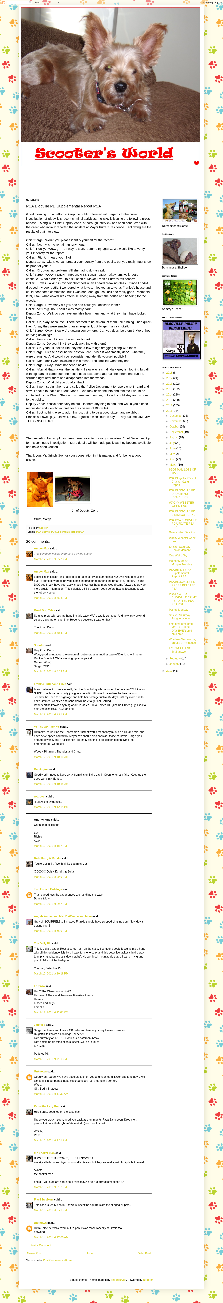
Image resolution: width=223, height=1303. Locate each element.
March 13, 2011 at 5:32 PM (50, 1187)
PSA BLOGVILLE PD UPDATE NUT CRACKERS (182, 494)
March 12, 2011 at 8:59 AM (50, 671)
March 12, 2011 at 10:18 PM (51, 973)
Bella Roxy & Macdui (47, 858)
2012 (169, 405)
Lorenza (39, 986)
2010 (169, 670)
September (177, 431)
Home (89, 1253)
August (174, 437)
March (174, 464)
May (172, 453)
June (173, 448)
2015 (169, 389)
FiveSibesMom (43, 1199)
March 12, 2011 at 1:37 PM (50, 845)
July (172, 443)
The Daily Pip (43, 943)
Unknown (40, 1071)
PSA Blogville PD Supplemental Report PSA (60, 531)
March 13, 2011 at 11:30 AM (51, 1093)
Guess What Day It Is (182, 532)
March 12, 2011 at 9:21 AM (50, 714)
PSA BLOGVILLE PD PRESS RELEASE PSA (182, 585)
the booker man (44, 1153)
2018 (169, 372)
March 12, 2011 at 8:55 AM (50, 632)
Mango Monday (178, 609)
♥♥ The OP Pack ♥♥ (46, 726)
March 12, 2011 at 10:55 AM (51, 783)
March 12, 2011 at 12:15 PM (51, 807)
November (176, 421)
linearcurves (118, 1279)
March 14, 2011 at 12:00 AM (51, 1237)
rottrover (39, 796)
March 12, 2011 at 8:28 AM (50, 597)
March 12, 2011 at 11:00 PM (51, 1012)
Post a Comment (40, 1245)
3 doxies (39, 1024)
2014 (169, 394)
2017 (169, 378)
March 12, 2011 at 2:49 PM (50, 876)
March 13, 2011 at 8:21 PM (50, 1210)
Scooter (39, 645)
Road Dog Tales (44, 610)
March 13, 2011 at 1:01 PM (50, 1140)
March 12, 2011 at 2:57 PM (50, 903)
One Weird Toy (178, 555)
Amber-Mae (41, 548)
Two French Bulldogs (48, 889)
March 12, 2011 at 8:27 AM (50, 559)
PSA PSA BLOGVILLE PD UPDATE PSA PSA (183, 523)
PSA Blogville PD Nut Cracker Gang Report (182, 481)
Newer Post (34, 1253)
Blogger (148, 1279)
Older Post (144, 1253)
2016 (169, 383)
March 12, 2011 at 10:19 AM (51, 756)
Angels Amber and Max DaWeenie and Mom (63, 916)
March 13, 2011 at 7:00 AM (50, 1059)
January (175, 663)
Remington (41, 769)
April (173, 459)
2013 (169, 399)
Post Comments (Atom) (57, 1260)
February (175, 658)
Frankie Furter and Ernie (50, 684)
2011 (169, 410)
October (175, 426)
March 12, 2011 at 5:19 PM (50, 930)
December (176, 415)
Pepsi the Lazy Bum (47, 1106)
